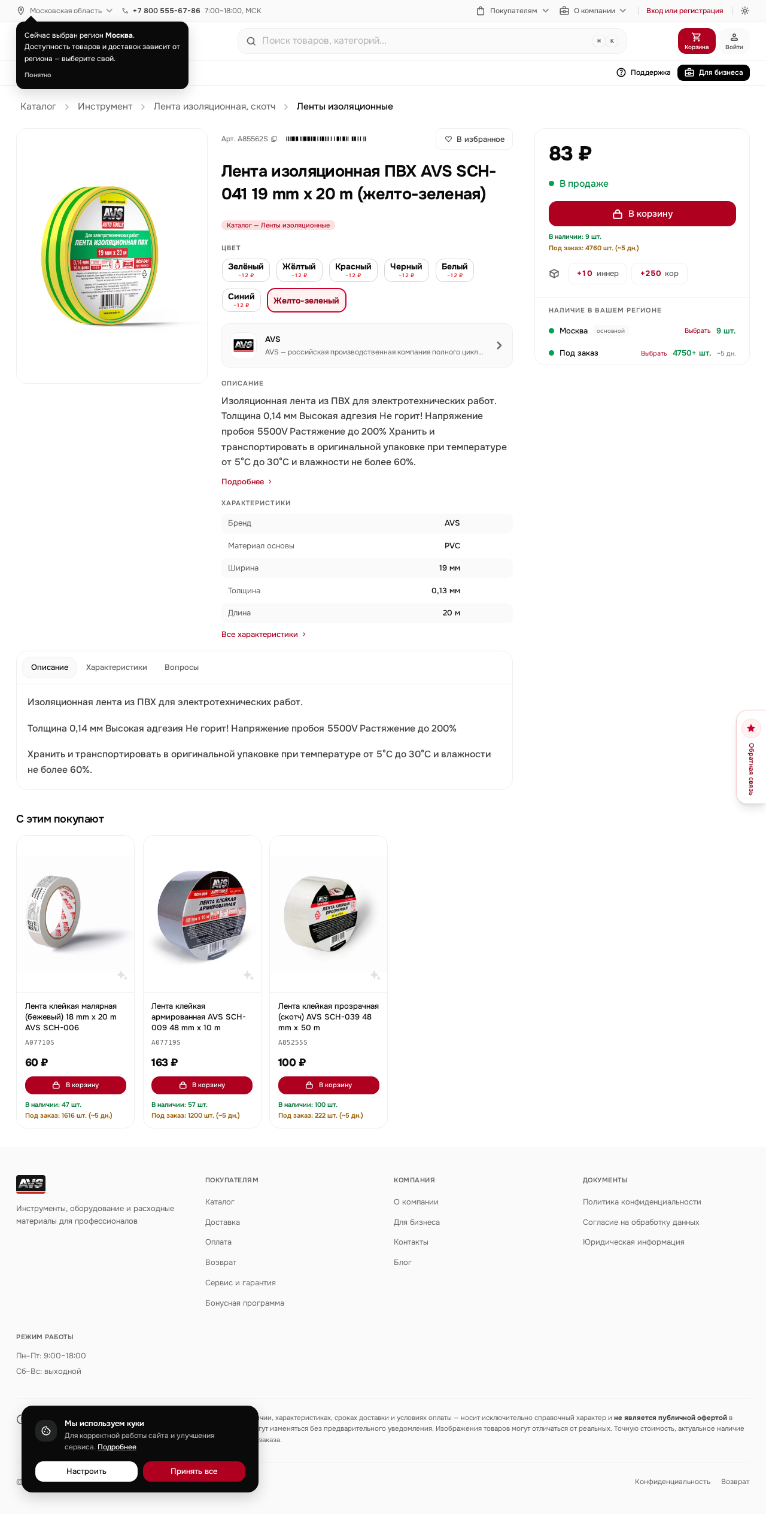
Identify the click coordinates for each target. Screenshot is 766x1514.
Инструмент (105, 107)
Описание (49, 667)
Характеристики (116, 667)
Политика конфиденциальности (642, 1202)
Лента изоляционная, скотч (214, 107)
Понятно (38, 75)
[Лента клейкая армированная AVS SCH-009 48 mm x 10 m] (202, 914)
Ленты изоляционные (345, 107)
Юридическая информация (634, 1242)
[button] (326, 138)
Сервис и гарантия (240, 1283)
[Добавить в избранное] (119, 850)
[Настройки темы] (745, 11)
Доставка (222, 1222)
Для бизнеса (721, 72)
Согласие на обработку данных (641, 1222)
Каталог (38, 107)
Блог (403, 1262)
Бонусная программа (244, 1303)
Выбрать (698, 331)
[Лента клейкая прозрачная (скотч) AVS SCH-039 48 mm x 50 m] (328, 914)
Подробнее (242, 482)
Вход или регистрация (685, 11)
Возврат (220, 1262)
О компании (594, 11)
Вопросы (182, 667)
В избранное (480, 139)
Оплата (218, 1242)
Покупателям (513, 11)
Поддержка (651, 72)
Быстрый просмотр (81, 977)
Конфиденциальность (672, 1481)
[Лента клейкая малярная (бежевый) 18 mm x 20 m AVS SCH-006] (75, 914)
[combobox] (425, 40)
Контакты (411, 1242)
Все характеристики (259, 634)
